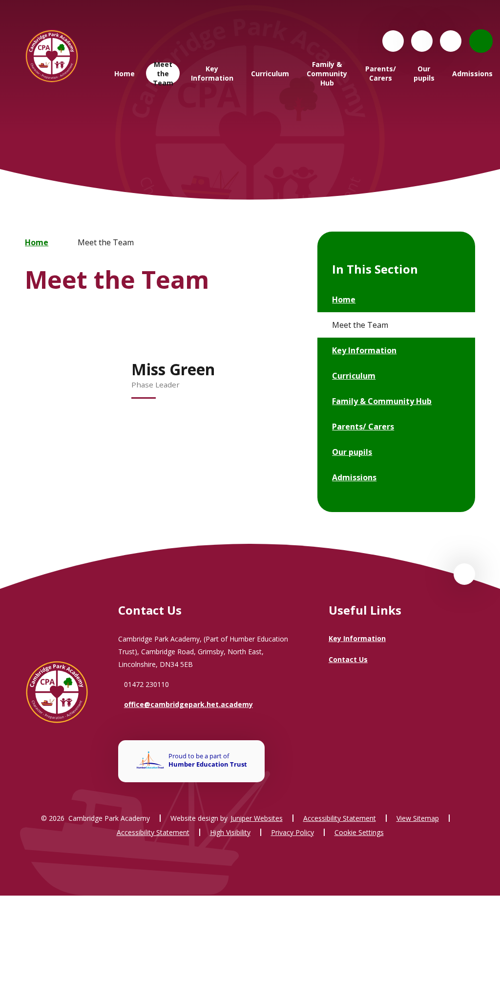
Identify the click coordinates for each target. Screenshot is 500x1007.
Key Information (357, 638)
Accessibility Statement (339, 818)
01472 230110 (146, 684)
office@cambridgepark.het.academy (188, 704)
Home (36, 242)
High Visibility (230, 832)
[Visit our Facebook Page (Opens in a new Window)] (393, 41)
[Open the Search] (481, 41)
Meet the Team (106, 242)
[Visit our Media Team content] (422, 41)
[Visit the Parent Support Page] (450, 41)
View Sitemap (417, 818)
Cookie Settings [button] (359, 832)
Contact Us (348, 659)
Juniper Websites (256, 818)
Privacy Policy (292, 832)
